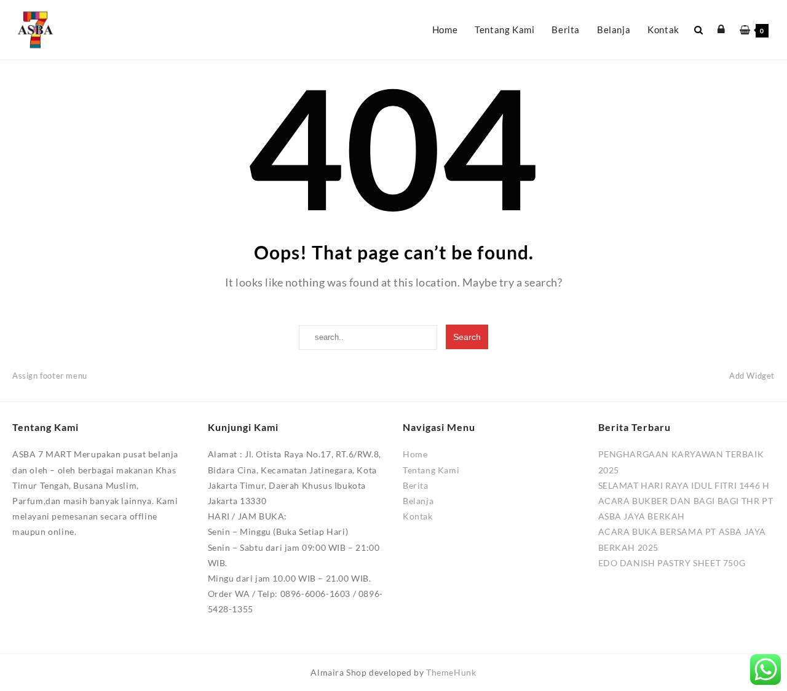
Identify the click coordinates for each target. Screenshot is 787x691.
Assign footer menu (49, 376)
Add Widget (752, 376)
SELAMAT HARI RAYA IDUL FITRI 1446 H (684, 485)
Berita (416, 485)
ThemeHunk (451, 672)
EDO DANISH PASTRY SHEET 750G (672, 563)
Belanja (418, 501)
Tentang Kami (431, 470)
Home (415, 454)
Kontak (418, 516)
